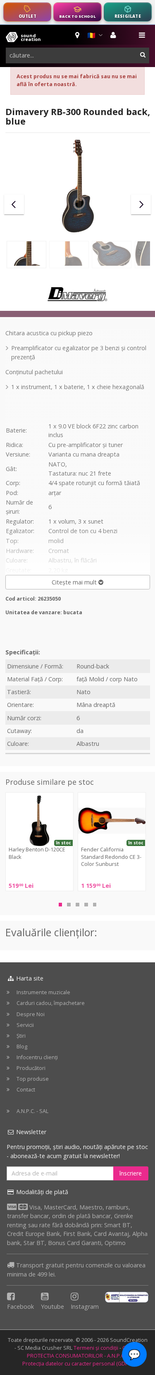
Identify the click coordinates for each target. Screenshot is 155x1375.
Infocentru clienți (37, 1057)
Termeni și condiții (96, 1347)
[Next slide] (141, 204)
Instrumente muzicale (43, 992)
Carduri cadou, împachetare (51, 1003)
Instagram (85, 1306)
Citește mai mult (75, 582)
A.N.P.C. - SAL (32, 1111)
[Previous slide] (14, 204)
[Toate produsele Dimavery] (78, 293)
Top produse (33, 1078)
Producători (31, 1068)
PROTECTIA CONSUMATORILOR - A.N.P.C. (76, 1355)
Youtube (52, 1306)
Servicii (25, 1025)
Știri (21, 1035)
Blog (22, 1046)
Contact (26, 1089)
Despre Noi (31, 1014)
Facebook (20, 1306)
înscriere (130, 1173)
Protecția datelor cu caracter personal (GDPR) (77, 1363)
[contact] (78, 35)
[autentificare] (114, 35)
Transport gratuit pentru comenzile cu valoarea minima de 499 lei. (76, 1269)
